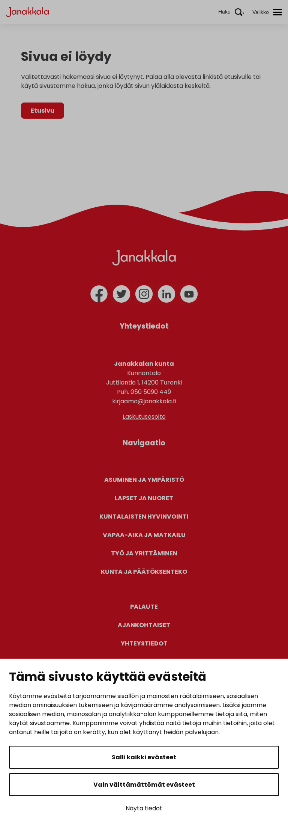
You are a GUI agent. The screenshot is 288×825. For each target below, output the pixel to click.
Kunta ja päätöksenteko (144, 571)
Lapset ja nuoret (144, 498)
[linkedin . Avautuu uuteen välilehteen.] (166, 294)
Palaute (144, 606)
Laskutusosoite (144, 416)
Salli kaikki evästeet (144, 757)
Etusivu (42, 110)
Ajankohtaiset (144, 625)
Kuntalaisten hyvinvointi (144, 516)
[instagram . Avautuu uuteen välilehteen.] (144, 294)
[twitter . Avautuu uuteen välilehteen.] (121, 294)
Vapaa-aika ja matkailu (144, 535)
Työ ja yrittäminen (144, 553)
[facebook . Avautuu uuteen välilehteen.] (99, 294)
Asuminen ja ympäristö (144, 479)
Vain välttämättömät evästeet (144, 784)
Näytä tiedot (144, 808)
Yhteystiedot (144, 643)
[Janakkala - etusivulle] (27, 11)
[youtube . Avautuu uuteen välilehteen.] (189, 294)
